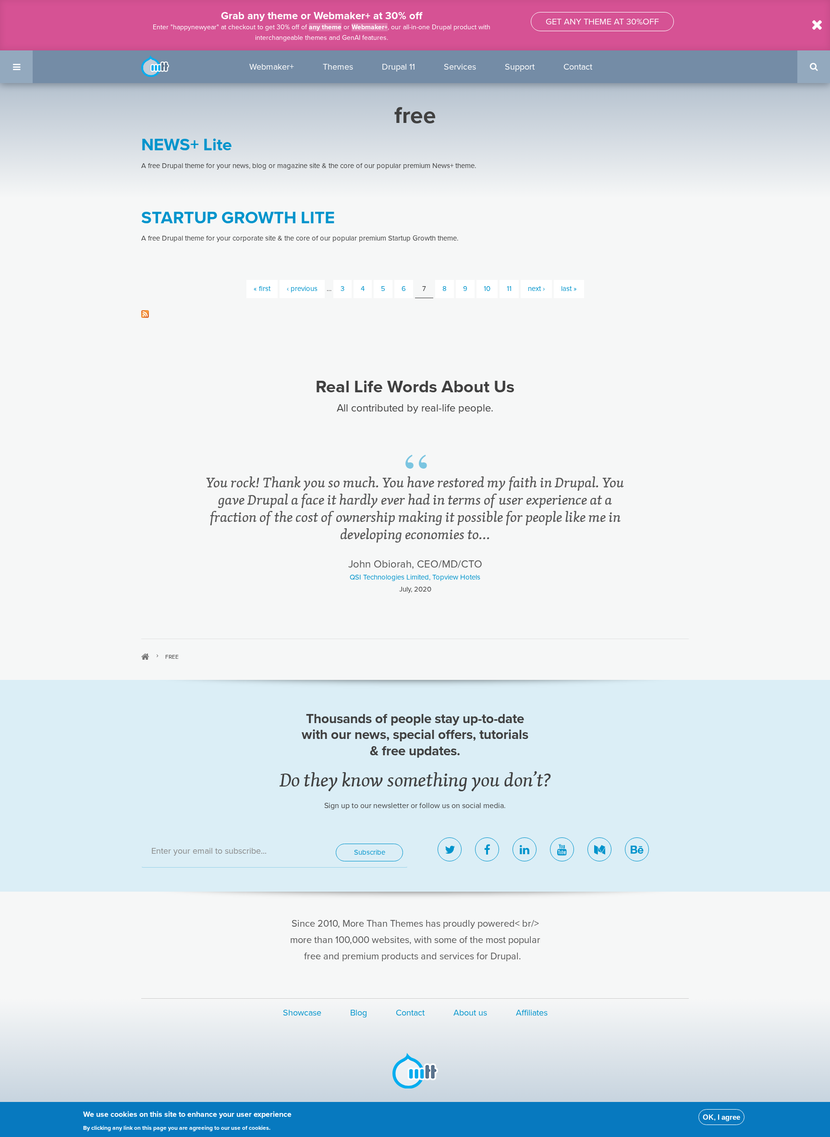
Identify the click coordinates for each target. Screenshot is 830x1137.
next (671, 521)
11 (509, 288)
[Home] (155, 65)
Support (520, 66)
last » (569, 288)
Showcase (302, 1012)
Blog (358, 1012)
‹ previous (302, 288)
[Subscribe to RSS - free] (415, 313)
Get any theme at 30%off (602, 21)
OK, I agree (721, 1117)
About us (470, 1012)
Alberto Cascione (415, 542)
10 (487, 288)
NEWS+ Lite (186, 144)
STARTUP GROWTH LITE (238, 217)
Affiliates (532, 1012)
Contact (577, 66)
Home (145, 657)
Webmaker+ (370, 27)
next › (536, 288)
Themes (338, 66)
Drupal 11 (398, 66)
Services (460, 66)
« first (262, 288)
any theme (325, 27)
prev (159, 521)
